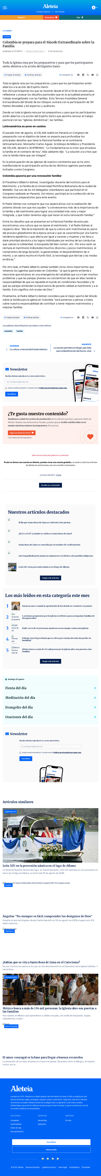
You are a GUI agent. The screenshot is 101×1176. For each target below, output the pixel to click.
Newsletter (42, 1120)
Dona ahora (49, 17)
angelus (8, 885)
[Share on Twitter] (88, 75)
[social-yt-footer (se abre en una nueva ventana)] (43, 1159)
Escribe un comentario (50, 485)
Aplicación (42, 1124)
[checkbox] (6, 388)
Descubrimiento (17, 1131)
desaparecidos (11, 977)
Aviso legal (62, 1167)
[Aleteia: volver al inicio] (50, 6)
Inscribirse (11, 394)
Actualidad (7, 30)
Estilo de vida (16, 1128)
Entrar (58, 475)
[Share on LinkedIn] (83, 75)
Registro (21, 17)
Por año (68, 1120)
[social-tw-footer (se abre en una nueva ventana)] (53, 1159)
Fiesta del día (15, 688)
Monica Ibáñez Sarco (35, 51)
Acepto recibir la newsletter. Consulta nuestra (37, 388)
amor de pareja (11, 1026)
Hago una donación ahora (20, 433)
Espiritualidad (16, 1124)
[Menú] (18, 7)
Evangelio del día (19, 707)
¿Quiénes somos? (49, 1167)
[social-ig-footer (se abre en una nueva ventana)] (58, 1159)
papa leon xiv (10, 811)
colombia (8, 331)
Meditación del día (20, 698)
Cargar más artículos (50, 578)
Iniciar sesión (51, 1149)
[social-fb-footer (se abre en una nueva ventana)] (48, 1159)
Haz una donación (33, 1167)
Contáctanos (74, 1167)
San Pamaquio (60, 12)
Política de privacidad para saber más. (53, 388)
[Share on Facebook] (78, 75)
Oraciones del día (19, 717)
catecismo (9, 931)
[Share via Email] (93, 75)
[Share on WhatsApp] (97, 75)
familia (20, 331)
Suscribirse (51, 1142)
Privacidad (86, 1167)
